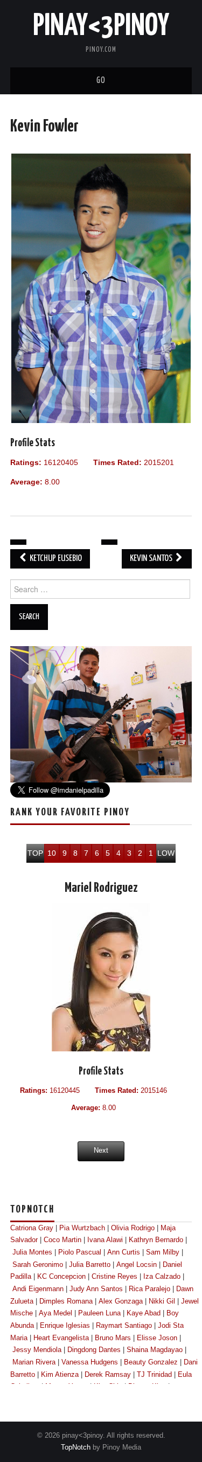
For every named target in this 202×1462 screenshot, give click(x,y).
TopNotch (75, 1447)
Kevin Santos (152, 558)
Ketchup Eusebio (55, 558)
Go (101, 81)
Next (101, 1150)
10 (51, 853)
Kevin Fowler (44, 126)
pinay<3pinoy (101, 26)
